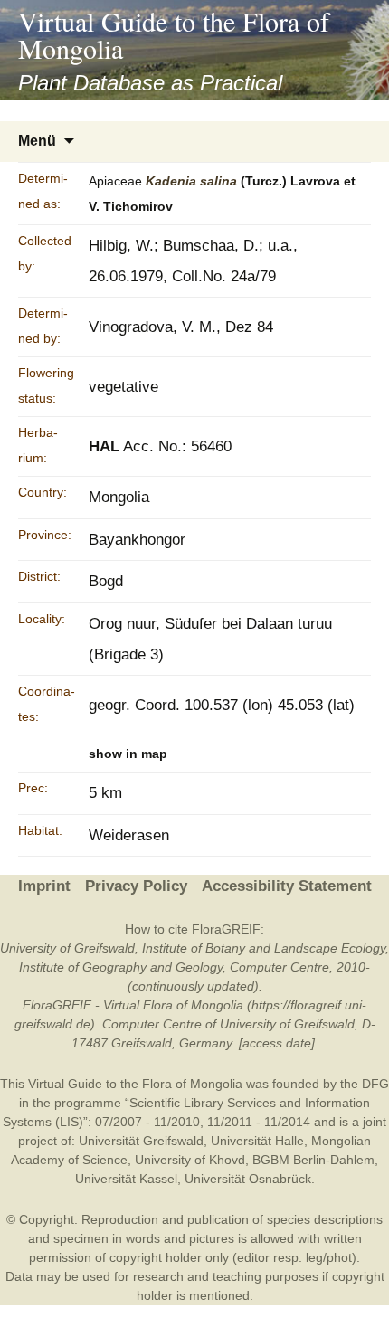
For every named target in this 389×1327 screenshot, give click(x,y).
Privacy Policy (136, 886)
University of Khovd (190, 1159)
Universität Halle (257, 1140)
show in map (128, 753)
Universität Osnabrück (248, 1178)
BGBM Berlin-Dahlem (313, 1159)
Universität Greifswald (141, 1140)
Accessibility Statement (287, 886)
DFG (375, 1083)
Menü (37, 140)
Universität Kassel (126, 1178)
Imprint (44, 886)
